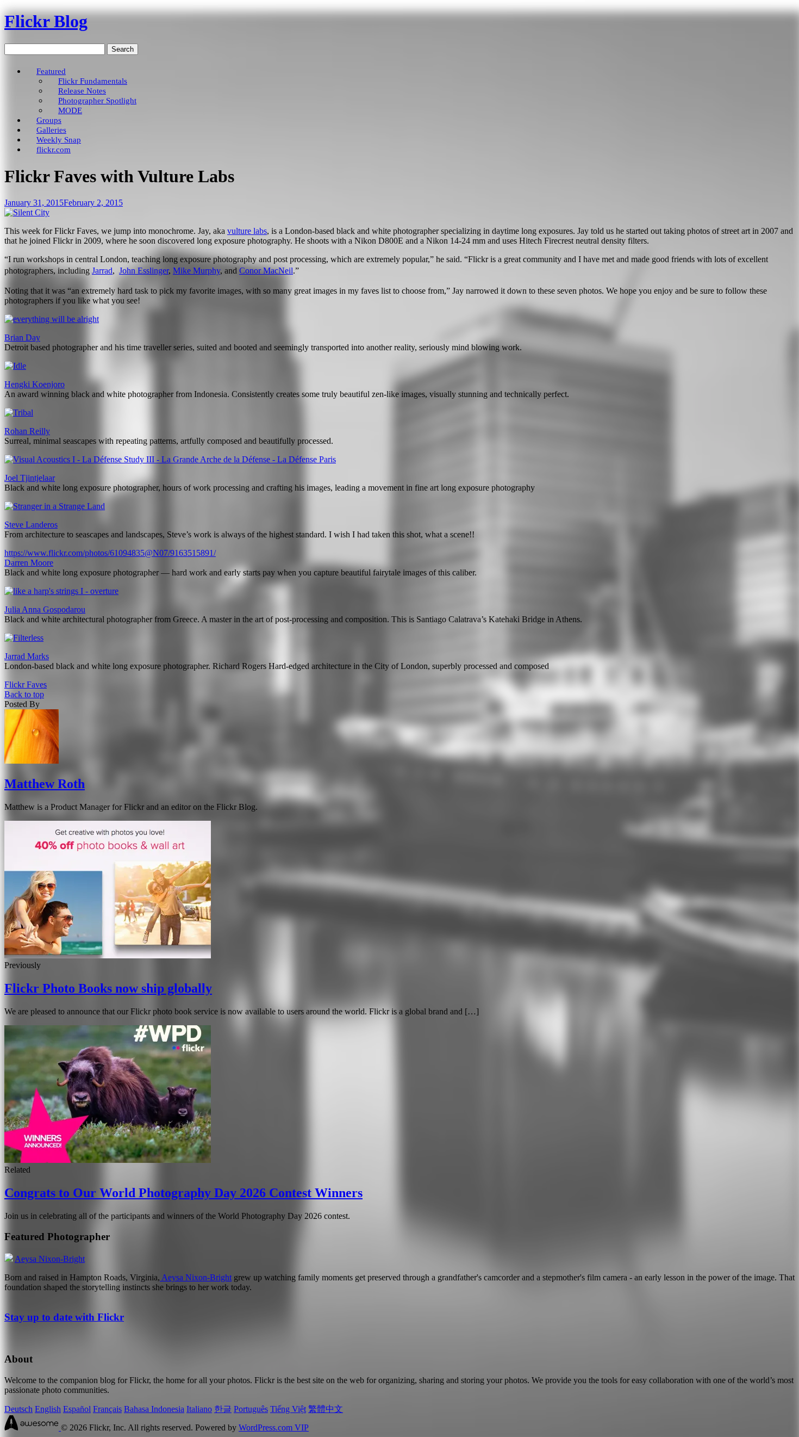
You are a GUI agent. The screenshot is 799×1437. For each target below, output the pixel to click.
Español (77, 1409)
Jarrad (102, 270)
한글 (223, 1409)
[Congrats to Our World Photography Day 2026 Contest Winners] (107, 1160)
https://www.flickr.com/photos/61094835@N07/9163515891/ (110, 553)
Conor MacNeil (266, 270)
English (48, 1409)
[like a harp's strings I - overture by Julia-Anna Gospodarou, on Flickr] (61, 591)
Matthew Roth (44, 784)
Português (251, 1409)
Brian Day (22, 337)
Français (107, 1409)
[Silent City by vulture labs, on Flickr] (26, 212)
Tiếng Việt (288, 1409)
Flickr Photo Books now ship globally (108, 988)
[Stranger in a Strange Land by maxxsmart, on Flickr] (54, 506)
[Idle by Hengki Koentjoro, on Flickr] (15, 365)
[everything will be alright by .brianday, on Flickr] (51, 319)
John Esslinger (143, 270)
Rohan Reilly (27, 431)
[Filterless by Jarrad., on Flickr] (23, 637)
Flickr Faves (25, 684)
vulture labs (247, 231)
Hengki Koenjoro (34, 384)
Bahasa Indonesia (154, 1409)
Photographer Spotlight (97, 100)
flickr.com (53, 149)
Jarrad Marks (26, 656)
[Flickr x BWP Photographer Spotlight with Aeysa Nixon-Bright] (8, 1258)
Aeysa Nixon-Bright (50, 1258)
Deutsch (18, 1409)
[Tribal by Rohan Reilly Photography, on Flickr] (18, 412)
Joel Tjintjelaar (29, 477)
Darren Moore (28, 562)
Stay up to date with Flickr (64, 1317)
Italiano (199, 1409)
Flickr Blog (46, 21)
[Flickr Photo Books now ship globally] (107, 955)
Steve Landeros (31, 524)
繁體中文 (325, 1409)
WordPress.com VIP (274, 1427)
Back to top (24, 694)
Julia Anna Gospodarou (44, 609)
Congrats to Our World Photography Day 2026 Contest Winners (183, 1193)
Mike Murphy (196, 270)
